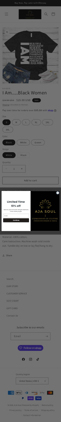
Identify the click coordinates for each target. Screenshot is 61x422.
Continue (16, 220)
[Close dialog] (57, 193)
